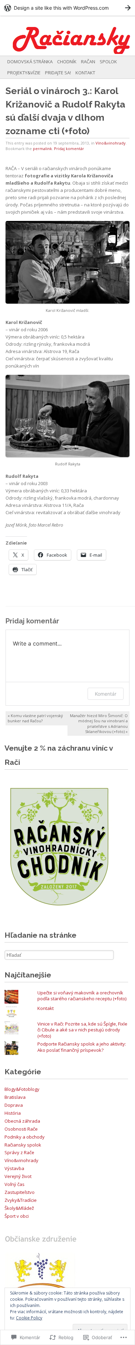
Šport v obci (16, 1216)
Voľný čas (14, 1184)
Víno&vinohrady (111, 143)
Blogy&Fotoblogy (21, 1089)
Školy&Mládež (19, 1208)
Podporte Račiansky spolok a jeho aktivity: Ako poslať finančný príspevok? (81, 1047)
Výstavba (14, 1168)
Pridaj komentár (69, 148)
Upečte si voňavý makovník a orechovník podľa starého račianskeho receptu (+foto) (81, 996)
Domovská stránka (30, 61)
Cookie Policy (29, 1318)
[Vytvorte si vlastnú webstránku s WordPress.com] (67, 8)
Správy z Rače (19, 1152)
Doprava (13, 1105)
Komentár (105, 694)
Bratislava (15, 1097)
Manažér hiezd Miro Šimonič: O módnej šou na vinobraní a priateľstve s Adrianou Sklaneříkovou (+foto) (99, 723)
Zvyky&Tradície (20, 1200)
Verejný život (18, 1176)
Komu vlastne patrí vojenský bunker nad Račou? (35, 718)
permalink (42, 148)
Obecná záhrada (22, 1121)
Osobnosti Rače (21, 1129)
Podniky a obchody (24, 1137)
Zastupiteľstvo (19, 1192)
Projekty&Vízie (23, 72)
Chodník (66, 61)
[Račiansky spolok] (54, 36)
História (12, 1113)
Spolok (108, 61)
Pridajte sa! (58, 72)
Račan (88, 61)
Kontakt (85, 72)
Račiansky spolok (22, 1145)
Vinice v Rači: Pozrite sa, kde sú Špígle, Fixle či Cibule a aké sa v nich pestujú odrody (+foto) (82, 1030)
